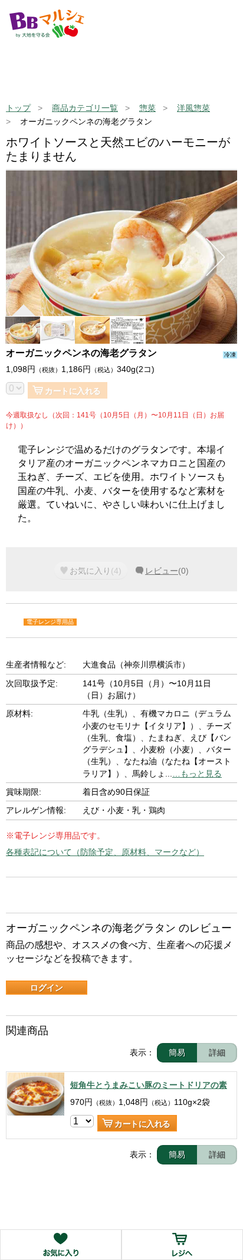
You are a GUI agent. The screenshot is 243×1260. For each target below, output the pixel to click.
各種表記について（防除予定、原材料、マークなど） (105, 852)
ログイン (46, 987)
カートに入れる (73, 391)
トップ (18, 108)
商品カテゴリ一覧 (85, 108)
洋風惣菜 (193, 108)
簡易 (177, 1052)
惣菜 (147, 108)
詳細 (217, 1052)
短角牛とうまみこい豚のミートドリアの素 (148, 1085)
